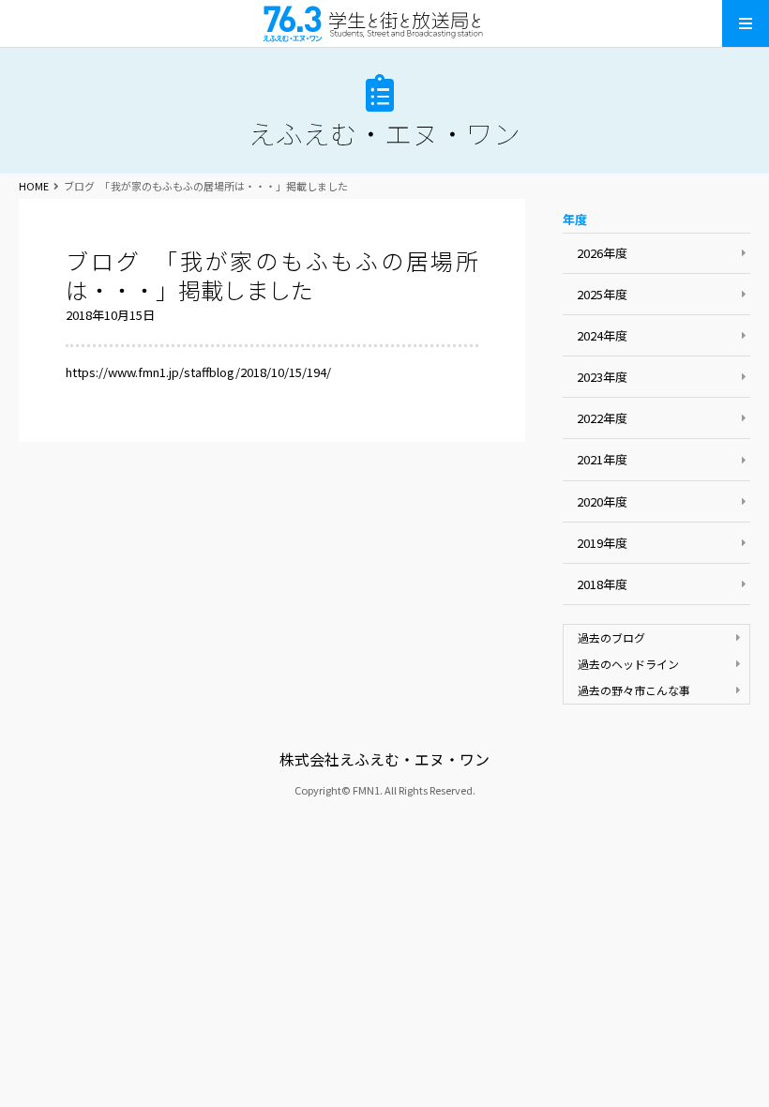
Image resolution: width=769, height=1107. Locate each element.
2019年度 (602, 543)
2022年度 (602, 418)
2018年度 (602, 584)
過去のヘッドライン (628, 664)
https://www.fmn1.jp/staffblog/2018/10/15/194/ (198, 372)
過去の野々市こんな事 (634, 690)
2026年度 (602, 253)
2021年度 (602, 459)
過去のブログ (611, 637)
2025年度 (602, 294)
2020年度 (602, 501)
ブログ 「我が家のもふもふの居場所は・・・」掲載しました (272, 275)
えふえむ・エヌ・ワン (384, 23)
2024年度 (602, 335)
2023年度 (602, 377)
